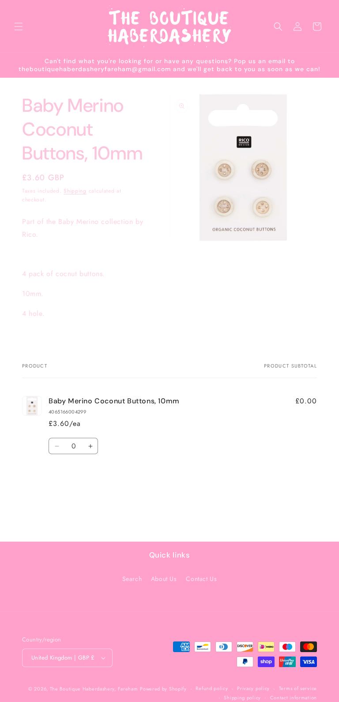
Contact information (293, 697)
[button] (18, 26)
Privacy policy (253, 688)
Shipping (75, 191)
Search (132, 578)
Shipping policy (242, 697)
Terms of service (298, 688)
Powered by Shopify (163, 688)
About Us (164, 578)
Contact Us (201, 578)
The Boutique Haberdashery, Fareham (94, 688)
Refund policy (212, 688)
